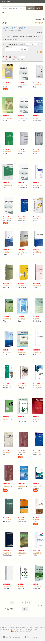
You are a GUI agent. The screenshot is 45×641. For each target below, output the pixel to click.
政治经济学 (6, 36)
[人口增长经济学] (10, 573)
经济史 (22, 36)
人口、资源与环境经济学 (10, 39)
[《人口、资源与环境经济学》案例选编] (10, 506)
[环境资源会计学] (10, 406)
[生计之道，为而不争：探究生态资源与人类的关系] (10, 372)
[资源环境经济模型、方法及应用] (25, 473)
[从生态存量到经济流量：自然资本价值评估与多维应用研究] (10, 105)
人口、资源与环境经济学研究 (26, 252)
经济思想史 (15, 36)
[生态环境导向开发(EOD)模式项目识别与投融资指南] (10, 172)
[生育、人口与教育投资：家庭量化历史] (25, 372)
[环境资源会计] (10, 272)
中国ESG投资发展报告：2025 (26, 218)
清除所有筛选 (39, 23)
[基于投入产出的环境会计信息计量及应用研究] (10, 339)
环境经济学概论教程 (8, 319)
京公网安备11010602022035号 (22, 631)
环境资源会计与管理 (8, 252)
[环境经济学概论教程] (10, 305)
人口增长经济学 (7, 586)
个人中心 (32, 6)
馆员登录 (16, 6)
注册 (22, 6)
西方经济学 (29, 36)
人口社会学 (21, 519)
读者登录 (9, 6)
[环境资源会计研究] (10, 71)
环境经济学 (36, 152)
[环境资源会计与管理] (10, 238)
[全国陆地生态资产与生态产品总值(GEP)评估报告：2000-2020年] (25, 539)
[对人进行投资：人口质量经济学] (10, 539)
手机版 (40, 6)
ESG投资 (20, 419)
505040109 (36, 637)
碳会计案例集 (37, 252)
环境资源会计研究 (8, 85)
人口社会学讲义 (37, 85)
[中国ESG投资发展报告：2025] (25, 205)
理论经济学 (23, 28)
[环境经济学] (25, 272)
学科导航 (6, 28)
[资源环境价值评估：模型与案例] (25, 573)
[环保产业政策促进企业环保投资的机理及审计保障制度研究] (25, 138)
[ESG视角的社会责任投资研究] (25, 305)
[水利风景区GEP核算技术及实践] (25, 339)
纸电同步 (20, 59)
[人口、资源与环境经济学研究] (25, 238)
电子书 (13, 59)
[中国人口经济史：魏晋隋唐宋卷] (10, 473)
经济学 (14, 28)
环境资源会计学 (7, 419)
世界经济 (36, 36)
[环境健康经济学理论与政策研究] (10, 439)
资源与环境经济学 (38, 419)
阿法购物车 (39, 19)
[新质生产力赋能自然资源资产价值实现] (10, 138)
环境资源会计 (7, 285)
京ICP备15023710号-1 (32, 629)
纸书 (6, 59)
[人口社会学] (25, 506)
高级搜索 (39, 8)
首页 (27, 6)
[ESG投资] (25, 406)
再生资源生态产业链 (23, 85)
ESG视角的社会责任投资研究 (26, 319)
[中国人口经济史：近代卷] (25, 439)
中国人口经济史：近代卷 (25, 453)
